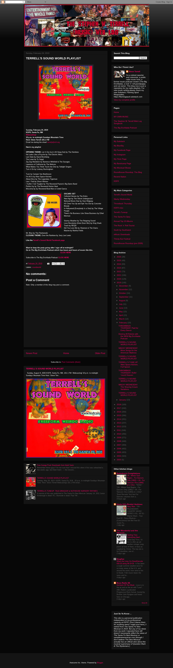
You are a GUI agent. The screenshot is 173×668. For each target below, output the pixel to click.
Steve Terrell (134, 71)
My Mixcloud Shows (122, 168)
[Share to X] (58, 263)
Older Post (100, 353)
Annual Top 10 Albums (123, 221)
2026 (119, 257)
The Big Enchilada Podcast (125, 128)
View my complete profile (124, 100)
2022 (119, 271)
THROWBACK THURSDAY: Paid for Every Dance (128, 328)
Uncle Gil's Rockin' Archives (129, 504)
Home (66, 353)
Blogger (100, 663)
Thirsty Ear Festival (122, 239)
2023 (119, 268)
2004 (119, 456)
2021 (119, 275)
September (124, 297)
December (124, 286)
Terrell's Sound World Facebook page (49, 240)
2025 (119, 260)
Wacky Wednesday (122, 199)
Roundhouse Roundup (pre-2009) (128, 243)
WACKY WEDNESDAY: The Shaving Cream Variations (128, 387)
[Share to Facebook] (60, 263)
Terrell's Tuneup (120, 212)
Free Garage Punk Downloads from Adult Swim (55, 465)
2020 (119, 279)
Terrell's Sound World (123, 195)
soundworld (36, 267)
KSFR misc (118, 208)
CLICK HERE (65, 253)
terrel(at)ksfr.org (53, 142)
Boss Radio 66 (123, 583)
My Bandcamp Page (122, 163)
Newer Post (31, 353)
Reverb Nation (120, 177)
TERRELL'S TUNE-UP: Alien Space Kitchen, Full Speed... (128, 364)
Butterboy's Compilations (128, 473)
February (123, 323)
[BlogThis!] (55, 263)
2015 (119, 415)
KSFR (116, 181)
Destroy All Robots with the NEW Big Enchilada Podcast (129, 336)
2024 (119, 264)
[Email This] (53, 263)
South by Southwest (122, 230)
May (121, 311)
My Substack (119, 141)
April (121, 315)
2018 (119, 404)
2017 (119, 408)
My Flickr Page (120, 159)
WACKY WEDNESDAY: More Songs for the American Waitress (128, 350)
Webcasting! (31, 135)
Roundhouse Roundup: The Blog (128, 172)
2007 (119, 445)
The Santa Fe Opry (122, 217)
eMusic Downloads (122, 234)
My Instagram (120, 154)
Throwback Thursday (123, 203)
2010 (119, 434)
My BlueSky (119, 146)
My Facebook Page (122, 150)
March (122, 319)
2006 (119, 448)
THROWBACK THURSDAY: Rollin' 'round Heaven (128, 372)
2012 (119, 426)
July (121, 304)
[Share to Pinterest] (63, 263)
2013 (119, 423)
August (122, 300)
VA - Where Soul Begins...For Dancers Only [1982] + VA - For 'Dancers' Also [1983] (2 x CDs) (136, 480)
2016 (119, 412)
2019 (119, 282)
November (124, 289)
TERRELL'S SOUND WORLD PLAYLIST (45, 369)
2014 (119, 419)
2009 (119, 437)
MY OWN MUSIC (121, 117)
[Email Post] (48, 263)
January (123, 400)
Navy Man (131, 506)
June (121, 308)
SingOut (120, 559)
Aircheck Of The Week (126, 585)
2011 (119, 430)
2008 (119, 441)
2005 (119, 452)
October (123, 293)
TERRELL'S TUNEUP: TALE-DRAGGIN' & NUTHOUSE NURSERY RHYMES (67, 491)
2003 (119, 460)
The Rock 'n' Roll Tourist (124, 225)
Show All (144, 603)
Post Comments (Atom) (71, 362)
